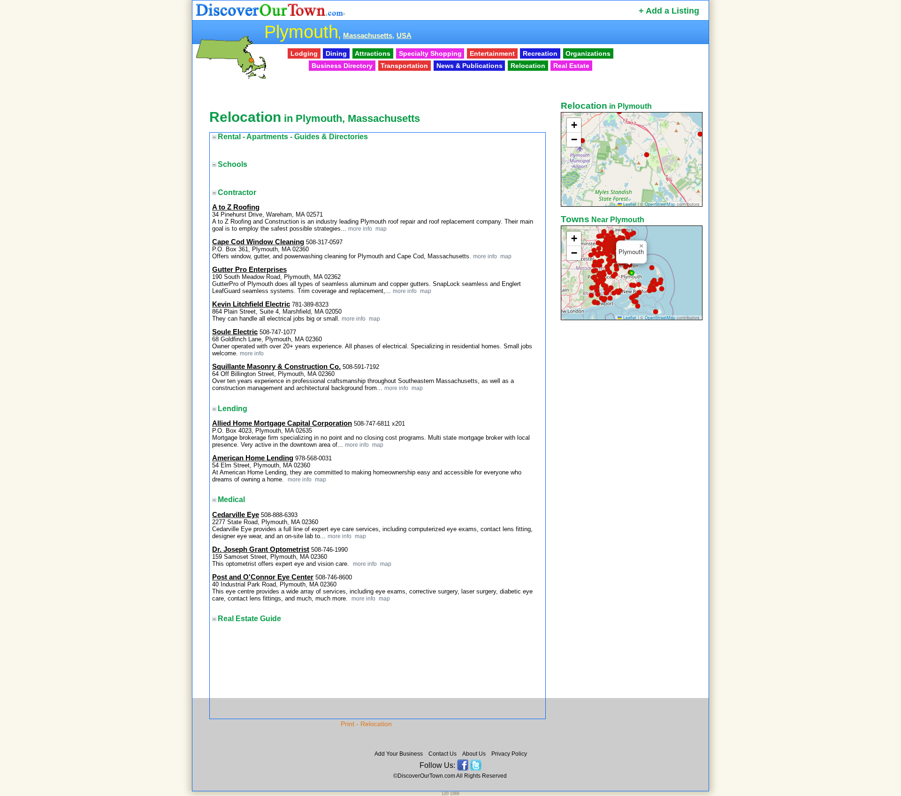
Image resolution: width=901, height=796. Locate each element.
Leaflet (629, 204)
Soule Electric (235, 332)
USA (404, 35)
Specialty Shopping (430, 53)
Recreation (540, 53)
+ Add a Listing (669, 10)
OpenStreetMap (660, 204)
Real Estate (571, 65)
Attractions (372, 53)
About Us (474, 754)
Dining (336, 53)
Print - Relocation (366, 724)
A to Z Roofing (236, 207)
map (380, 228)
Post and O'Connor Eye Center (262, 577)
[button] (700, 134)
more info (360, 228)
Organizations (588, 53)
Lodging (304, 53)
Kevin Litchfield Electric (251, 304)
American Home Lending (252, 458)
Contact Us (442, 754)
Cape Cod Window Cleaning (258, 242)
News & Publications (469, 65)
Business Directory (342, 65)
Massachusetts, (368, 35)
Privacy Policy (509, 754)
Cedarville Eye (235, 514)
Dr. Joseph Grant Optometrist (260, 549)
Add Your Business (398, 754)
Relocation (528, 65)
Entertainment (492, 53)
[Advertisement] (632, 470)
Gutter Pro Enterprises (249, 269)
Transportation (404, 65)
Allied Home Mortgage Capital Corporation (282, 423)
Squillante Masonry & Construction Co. (276, 366)
